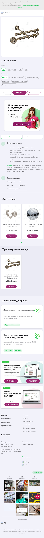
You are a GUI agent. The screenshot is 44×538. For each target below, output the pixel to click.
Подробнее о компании (12, 325)
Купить (11, 236)
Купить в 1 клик (34, 92)
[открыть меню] (42, 12)
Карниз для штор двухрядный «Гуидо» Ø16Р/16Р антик (11, 277)
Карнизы (9, 165)
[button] (21, 242)
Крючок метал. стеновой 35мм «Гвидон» (11, 225)
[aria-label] (22, 115)
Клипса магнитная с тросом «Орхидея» (32, 225)
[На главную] (11, 13)
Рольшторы (8, 350)
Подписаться (37, 472)
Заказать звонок (27, 457)
